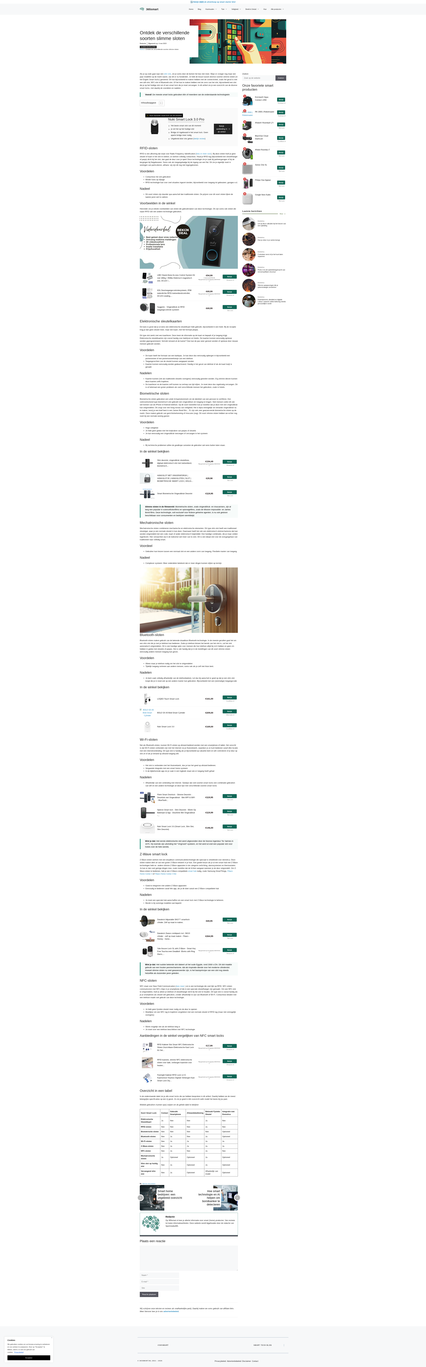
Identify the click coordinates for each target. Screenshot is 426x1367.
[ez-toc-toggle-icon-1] (159, 103)
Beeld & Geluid (251, 9)
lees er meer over (203, 154)
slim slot (167, 74)
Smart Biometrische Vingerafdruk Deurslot (174, 493)
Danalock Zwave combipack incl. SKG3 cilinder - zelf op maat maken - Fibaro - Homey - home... (173, 936)
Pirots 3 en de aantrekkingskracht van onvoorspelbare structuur (271, 271)
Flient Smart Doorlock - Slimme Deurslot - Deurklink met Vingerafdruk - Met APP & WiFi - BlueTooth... (176, 797)
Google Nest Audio (262, 195)
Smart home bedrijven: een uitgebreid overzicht (170, 1194)
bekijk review (199, 139)
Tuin (222, 9)
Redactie (143, 43)
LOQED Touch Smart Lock (168, 699)
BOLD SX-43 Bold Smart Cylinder (171, 713)
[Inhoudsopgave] (161, 103)
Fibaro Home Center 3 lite (165, 874)
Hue (264, 9)
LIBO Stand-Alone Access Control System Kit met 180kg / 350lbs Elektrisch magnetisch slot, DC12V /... (176, 278)
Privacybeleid (19, 1352)
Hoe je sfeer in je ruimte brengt (269, 240)
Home (191, 9)
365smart (152, 9)
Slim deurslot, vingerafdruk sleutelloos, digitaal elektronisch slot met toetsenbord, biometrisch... (174, 463)
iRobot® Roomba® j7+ (264, 123)
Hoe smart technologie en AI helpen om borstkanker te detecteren (209, 1198)
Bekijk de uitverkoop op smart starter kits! (214, 2)
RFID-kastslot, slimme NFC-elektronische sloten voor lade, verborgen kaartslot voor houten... (174, 1063)
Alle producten (276, 9)
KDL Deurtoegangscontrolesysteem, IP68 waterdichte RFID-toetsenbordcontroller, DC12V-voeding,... (174, 293)
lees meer (180, 986)
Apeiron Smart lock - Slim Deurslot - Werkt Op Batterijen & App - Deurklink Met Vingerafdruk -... (176, 813)
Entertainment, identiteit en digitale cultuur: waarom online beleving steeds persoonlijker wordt (272, 301)
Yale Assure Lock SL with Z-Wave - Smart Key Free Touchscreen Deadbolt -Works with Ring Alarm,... (176, 951)
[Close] (51, 1337)
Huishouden (209, 9)
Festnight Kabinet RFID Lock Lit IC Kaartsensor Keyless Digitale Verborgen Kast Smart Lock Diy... (176, 1078)
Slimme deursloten (148, 47)
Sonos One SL (261, 165)
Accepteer (28, 1358)
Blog (199, 9)
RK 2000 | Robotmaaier (264, 112)
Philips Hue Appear (263, 180)
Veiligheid (235, 9)
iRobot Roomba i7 (262, 150)
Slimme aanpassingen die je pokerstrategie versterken (268, 286)
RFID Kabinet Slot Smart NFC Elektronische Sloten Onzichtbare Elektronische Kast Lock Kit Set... (175, 1047)
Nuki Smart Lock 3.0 (165, 727)
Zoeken (245, 74)
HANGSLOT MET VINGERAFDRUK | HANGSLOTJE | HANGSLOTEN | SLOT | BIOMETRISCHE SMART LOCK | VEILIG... (175, 478)
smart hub (192, 871)
